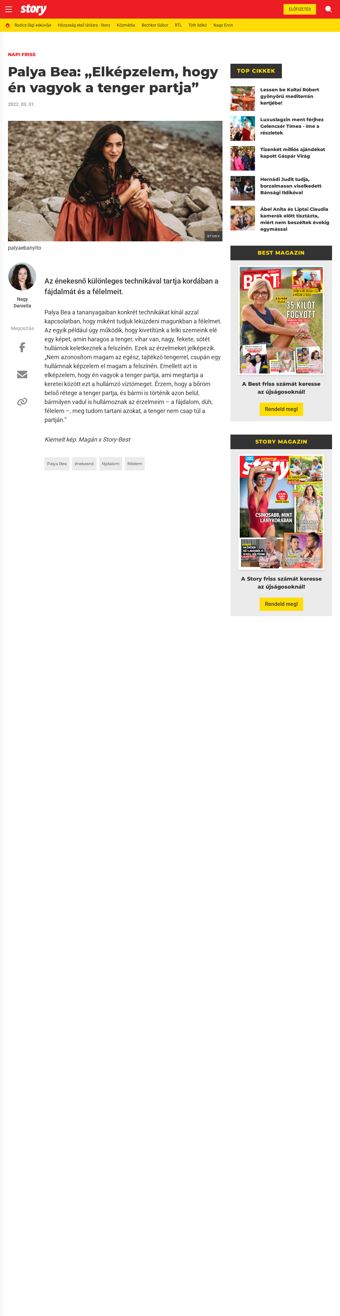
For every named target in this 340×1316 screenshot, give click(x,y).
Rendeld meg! (281, 409)
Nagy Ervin (223, 25)
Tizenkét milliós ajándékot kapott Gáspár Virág (292, 152)
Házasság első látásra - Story (84, 25)
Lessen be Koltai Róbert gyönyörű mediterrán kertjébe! (289, 96)
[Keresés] (329, 9)
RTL (178, 25)
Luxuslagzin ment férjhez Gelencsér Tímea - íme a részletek (292, 126)
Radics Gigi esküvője (33, 25)
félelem (135, 463)
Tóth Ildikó (197, 25)
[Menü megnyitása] (8, 9)
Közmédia (126, 25)
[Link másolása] (22, 405)
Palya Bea (57, 463)
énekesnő (84, 463)
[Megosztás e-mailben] (22, 378)
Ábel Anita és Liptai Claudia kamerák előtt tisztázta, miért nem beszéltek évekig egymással (294, 219)
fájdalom (111, 463)
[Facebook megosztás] (22, 350)
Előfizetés (300, 9)
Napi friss (22, 54)
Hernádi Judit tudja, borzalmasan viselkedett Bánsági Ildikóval (290, 186)
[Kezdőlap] (33, 9)
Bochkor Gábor (155, 25)
